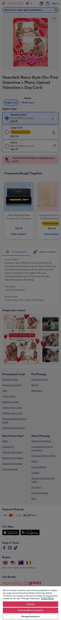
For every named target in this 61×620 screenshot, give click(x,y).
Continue (30, 604)
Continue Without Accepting (30, 610)
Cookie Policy (47, 598)
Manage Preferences (30, 616)
